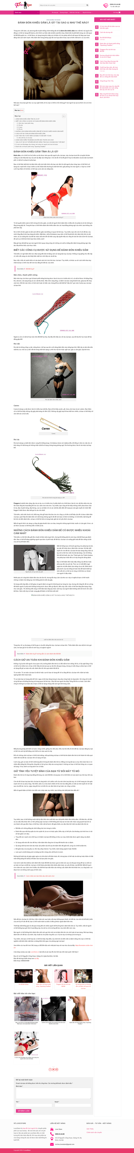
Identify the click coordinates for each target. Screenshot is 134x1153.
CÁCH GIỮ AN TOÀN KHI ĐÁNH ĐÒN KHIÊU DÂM (30, 133)
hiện (21, 110)
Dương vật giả (64, 12)
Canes (20, 127)
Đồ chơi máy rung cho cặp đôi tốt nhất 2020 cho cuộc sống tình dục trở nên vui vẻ (109, 87)
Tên (17, 1102)
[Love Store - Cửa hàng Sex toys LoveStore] (25, 5)
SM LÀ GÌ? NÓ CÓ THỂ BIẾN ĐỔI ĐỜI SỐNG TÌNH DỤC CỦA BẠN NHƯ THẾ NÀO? (40, 142)
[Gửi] (87, 5)
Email (57, 1102)
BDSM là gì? (30, 269)
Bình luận (19, 1086)
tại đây (37, 958)
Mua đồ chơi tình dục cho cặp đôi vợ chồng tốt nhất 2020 (109, 75)
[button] (27, 13)
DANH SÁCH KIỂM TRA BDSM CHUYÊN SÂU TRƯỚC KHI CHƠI (35, 140)
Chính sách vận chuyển (94, 1132)
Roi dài (21, 125)
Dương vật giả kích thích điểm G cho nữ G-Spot (109, 56)
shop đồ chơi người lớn (30, 1128)
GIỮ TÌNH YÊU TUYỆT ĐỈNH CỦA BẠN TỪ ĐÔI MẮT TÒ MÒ (33, 135)
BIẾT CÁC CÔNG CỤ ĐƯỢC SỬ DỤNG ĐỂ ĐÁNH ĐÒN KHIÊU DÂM (36, 121)
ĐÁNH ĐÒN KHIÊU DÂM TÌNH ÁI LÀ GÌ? (27, 119)
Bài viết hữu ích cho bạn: (25, 137)
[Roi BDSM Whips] (24, 976)
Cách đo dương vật (106, 32)
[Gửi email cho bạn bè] (56, 1069)
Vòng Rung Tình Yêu (106, 81)
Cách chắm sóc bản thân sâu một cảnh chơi (40, 876)
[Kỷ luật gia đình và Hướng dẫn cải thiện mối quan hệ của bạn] (83, 976)
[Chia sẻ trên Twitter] (53, 1069)
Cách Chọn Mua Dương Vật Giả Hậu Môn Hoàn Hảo (109, 62)
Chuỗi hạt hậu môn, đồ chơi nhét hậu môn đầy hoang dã (109, 68)
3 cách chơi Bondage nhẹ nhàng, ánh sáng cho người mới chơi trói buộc (37, 144)
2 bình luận (103, 71)
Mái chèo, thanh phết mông (26, 123)
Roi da (20, 129)
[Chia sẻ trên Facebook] (50, 1069)
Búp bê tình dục (87, 12)
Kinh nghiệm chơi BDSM (53, 19)
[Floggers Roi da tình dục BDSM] (63, 976)
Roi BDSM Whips (24, 984)
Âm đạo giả (55, 12)
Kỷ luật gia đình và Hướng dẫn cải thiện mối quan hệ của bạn (83, 986)
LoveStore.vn (35, 952)
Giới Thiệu (90, 1129)
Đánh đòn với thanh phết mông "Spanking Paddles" (31, 146)
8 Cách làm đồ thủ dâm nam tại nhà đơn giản (110, 27)
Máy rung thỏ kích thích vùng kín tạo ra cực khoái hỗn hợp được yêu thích (109, 95)
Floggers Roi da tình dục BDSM (63, 985)
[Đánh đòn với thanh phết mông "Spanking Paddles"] (43, 976)
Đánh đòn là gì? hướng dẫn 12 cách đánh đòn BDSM (43, 654)
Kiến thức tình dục (75, 12)
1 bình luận (103, 39)
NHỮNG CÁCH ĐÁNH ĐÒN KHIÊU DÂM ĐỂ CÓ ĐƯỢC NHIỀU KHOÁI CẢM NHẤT (40, 131)
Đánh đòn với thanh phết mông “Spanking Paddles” (43, 985)
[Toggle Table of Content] (63, 116)
